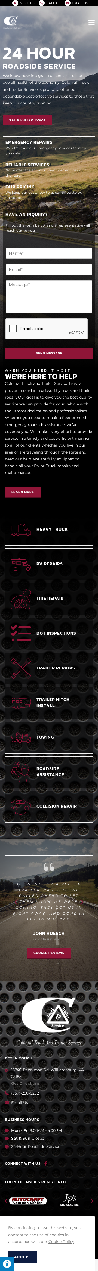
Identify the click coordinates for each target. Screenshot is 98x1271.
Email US (80, 3)
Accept (23, 1257)
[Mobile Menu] (92, 22)
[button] (27, 120)
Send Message (49, 353)
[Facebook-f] (46, 1163)
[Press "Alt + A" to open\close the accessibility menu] (7, 1264)
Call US (54, 3)
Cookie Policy (61, 1241)
